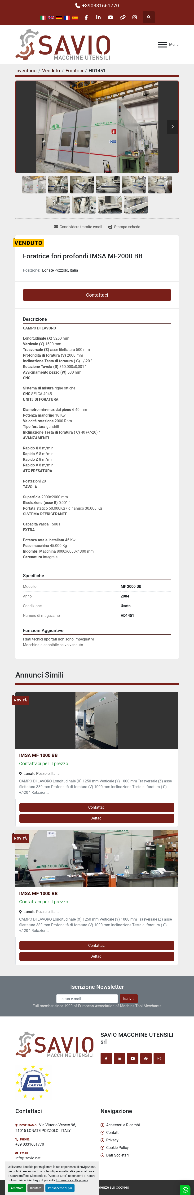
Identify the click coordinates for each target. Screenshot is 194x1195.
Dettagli (96, 818)
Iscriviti (129, 998)
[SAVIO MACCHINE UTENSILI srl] (54, 1044)
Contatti (112, 1132)
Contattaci (97, 295)
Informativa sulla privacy (72, 1180)
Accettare (16, 1188)
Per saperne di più (60, 1188)
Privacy (112, 1140)
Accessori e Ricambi (123, 1125)
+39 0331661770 (29, 1144)
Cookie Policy (117, 1147)
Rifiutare (35, 1188)
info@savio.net (27, 1158)
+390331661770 (100, 6)
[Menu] (162, 44)
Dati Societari (117, 1155)
